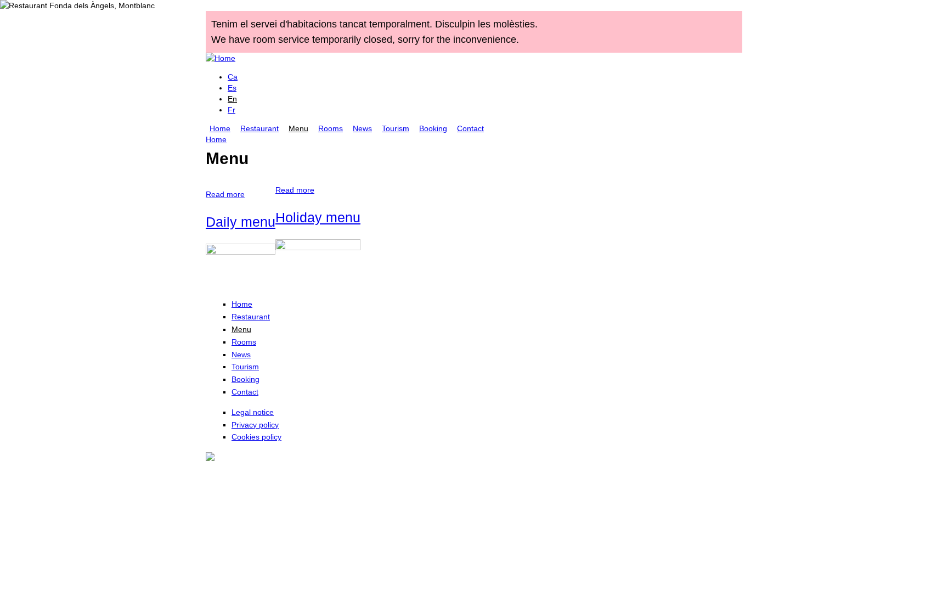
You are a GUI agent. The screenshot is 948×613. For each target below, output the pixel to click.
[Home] (220, 58)
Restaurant (259, 128)
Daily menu (240, 221)
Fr (231, 109)
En (232, 98)
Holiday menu (317, 217)
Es (232, 87)
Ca (233, 76)
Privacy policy (255, 424)
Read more (225, 194)
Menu (298, 128)
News (362, 128)
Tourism (395, 128)
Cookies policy (256, 436)
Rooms (330, 128)
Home (220, 128)
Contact (470, 128)
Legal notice (253, 412)
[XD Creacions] (210, 455)
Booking (433, 128)
